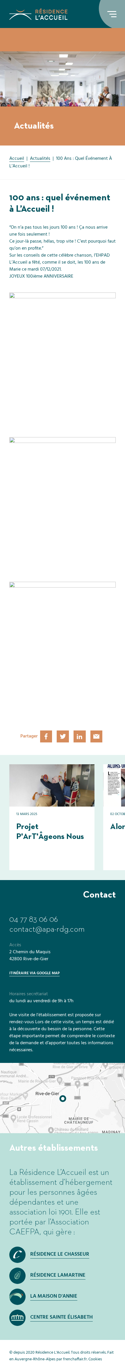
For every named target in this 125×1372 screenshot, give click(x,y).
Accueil (16, 158)
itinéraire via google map (34, 973)
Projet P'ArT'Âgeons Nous (50, 832)
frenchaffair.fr (75, 1359)
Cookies (95, 1359)
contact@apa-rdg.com (47, 929)
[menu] (112, 14)
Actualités (40, 158)
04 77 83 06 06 (33, 919)
